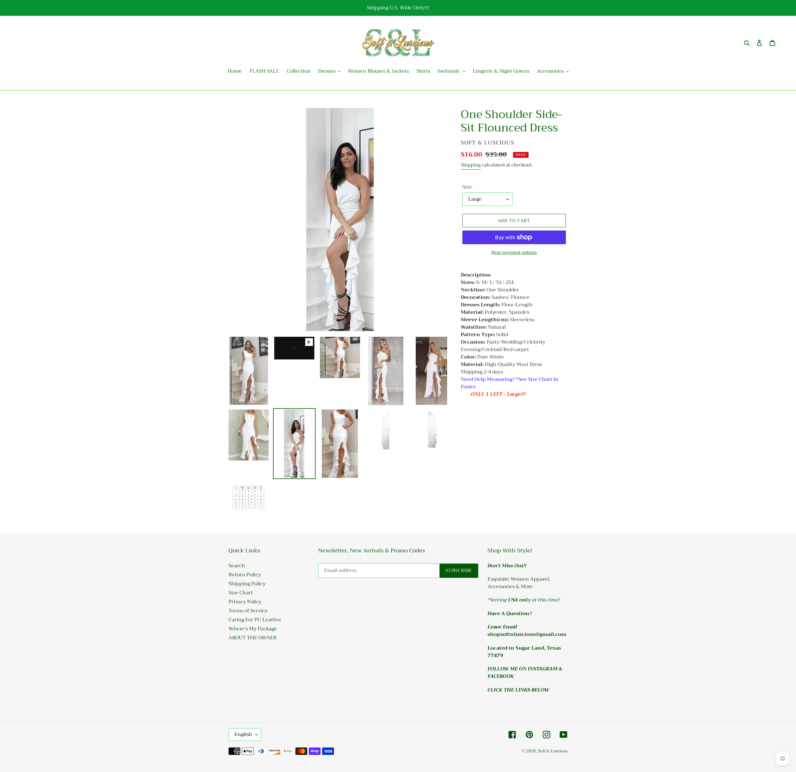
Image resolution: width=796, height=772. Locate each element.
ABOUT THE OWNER (253, 637)
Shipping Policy (247, 583)
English (243, 734)
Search (237, 565)
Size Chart (241, 592)
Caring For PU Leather (255, 619)
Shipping (471, 165)
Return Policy (245, 574)
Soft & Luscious (552, 751)
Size (467, 187)
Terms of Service (248, 610)
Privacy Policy (245, 601)
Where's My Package (253, 628)
